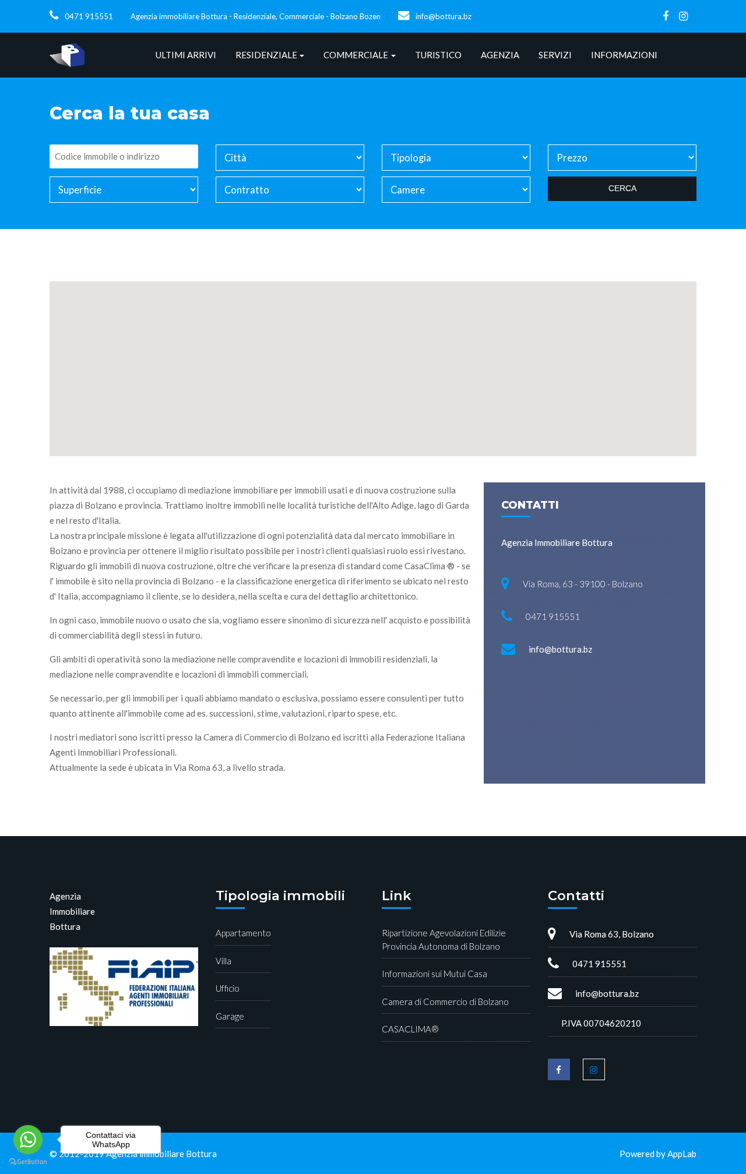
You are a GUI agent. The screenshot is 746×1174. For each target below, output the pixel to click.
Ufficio (228, 988)
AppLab (681, 1153)
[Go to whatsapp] (28, 1139)
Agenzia (500, 55)
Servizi (555, 55)
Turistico (438, 55)
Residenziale (266, 55)
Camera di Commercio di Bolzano (445, 1001)
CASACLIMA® (410, 1029)
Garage (230, 1016)
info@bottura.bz (443, 16)
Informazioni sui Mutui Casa (434, 973)
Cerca (622, 188)
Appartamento (243, 933)
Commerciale (355, 55)
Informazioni (624, 55)
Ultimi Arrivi (186, 55)
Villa (223, 961)
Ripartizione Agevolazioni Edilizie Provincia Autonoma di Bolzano (444, 939)
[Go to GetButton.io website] (28, 1162)
